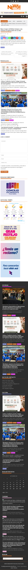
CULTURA (2, 47)
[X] (12, 38)
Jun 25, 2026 (4, 107)
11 (3, 484)
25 (3, 488)
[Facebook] (2, 38)
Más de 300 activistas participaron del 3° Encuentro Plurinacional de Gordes (7, 53)
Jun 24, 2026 (4, 125)
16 (20, 484)
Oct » (7, 492)
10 (23, 482)
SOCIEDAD (17, 90)
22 (17, 486)
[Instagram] (4, 38)
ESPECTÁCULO (8, 90)
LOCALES (13, 90)
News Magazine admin (12, 125)
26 (7, 488)
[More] (22, 38)
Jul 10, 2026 (5, 541)
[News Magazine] (2, 16)
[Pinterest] (17, 38)
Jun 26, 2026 (4, 79)
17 (23, 484)
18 (3, 486)
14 (13, 484)
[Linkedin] (14, 38)
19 (7, 486)
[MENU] (27, 16)
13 (10, 484)
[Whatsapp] (9, 38)
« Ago (3, 492)
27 (10, 488)
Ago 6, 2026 (5, 504)
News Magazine (11, 79)
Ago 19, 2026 (5, 304)
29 (17, 488)
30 (20, 488)
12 (7, 484)
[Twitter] (7, 38)
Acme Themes (14, 568)
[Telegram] (19, 38)
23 (20, 486)
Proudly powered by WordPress (8, 566)
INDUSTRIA (5, 315)
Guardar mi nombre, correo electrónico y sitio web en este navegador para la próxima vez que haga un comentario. (13, 167)
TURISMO (4, 516)
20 (10, 486)
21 (13, 486)
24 (23, 486)
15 (17, 484)
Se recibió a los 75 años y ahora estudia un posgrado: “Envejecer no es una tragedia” (21, 54)
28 (13, 488)
